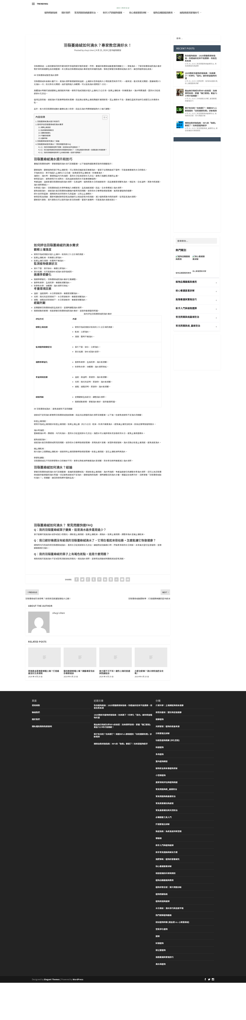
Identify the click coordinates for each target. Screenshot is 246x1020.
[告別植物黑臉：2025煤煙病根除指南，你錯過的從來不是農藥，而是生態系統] (180, 57)
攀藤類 (159, 838)
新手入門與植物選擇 (112, 12)
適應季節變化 (46, 133)
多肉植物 (160, 754)
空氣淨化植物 (162, 929)
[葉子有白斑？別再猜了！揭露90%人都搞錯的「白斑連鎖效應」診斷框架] (180, 109)
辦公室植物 (161, 950)
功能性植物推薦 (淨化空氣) (168, 740)
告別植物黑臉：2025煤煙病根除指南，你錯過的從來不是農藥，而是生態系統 (201, 58)
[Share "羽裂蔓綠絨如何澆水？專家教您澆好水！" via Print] (128, 579)
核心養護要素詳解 (137, 12)
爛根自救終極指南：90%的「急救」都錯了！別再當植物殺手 (201, 124)
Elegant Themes (52, 979)
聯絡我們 (36, 712)
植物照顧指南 (50, 12)
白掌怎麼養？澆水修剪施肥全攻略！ (149, 672)
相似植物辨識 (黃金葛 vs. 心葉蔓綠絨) (172, 922)
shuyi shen (89, 50)
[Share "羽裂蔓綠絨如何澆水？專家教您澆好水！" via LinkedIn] (105, 579)
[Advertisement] (98, 222)
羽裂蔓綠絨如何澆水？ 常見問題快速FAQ (54, 144)
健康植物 (160, 719)
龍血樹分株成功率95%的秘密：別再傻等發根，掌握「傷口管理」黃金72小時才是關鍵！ (201, 93)
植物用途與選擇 (163, 901)
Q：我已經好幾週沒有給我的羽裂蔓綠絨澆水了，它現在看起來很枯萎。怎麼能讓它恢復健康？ (74, 150)
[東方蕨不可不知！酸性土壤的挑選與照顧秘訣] (115, 657)
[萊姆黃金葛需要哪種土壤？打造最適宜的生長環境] (44, 657)
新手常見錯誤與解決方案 (167, 852)
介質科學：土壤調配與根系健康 (170, 705)
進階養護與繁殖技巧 (189, 12)
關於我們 (66, 12)
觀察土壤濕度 (46, 127)
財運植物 (160, 943)
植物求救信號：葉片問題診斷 (201, 114)
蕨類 (158, 936)
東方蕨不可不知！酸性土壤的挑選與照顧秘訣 (114, 672)
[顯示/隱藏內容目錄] (103, 117)
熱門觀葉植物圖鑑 (164, 915)
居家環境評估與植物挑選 (167, 782)
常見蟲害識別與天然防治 (167, 810)
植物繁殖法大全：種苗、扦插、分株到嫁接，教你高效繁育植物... (78, 3)
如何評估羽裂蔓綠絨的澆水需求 (50, 124)
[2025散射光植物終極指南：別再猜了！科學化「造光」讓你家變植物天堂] (180, 74)
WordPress (78, 979)
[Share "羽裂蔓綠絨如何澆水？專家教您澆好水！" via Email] (122, 579)
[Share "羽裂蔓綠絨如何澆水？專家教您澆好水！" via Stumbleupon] (116, 579)
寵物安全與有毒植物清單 (167, 768)
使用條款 (36, 705)
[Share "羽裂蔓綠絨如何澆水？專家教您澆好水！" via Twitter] (82, 579)
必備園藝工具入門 (164, 817)
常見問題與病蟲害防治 (85, 12)
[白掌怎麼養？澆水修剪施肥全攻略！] (151, 657)
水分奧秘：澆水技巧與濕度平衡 (170, 908)
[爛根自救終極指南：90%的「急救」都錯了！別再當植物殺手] (180, 124)
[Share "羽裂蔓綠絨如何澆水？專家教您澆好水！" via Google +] (88, 579)
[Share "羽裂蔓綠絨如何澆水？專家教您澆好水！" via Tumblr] (94, 579)
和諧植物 (160, 747)
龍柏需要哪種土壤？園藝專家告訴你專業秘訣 (79, 672)
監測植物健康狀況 (47, 130)
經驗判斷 (44, 138)
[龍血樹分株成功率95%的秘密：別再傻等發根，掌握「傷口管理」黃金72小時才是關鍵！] (180, 92)
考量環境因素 (46, 135)
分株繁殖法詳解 (203, 98)
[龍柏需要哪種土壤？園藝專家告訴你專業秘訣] (80, 657)
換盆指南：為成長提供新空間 (169, 831)
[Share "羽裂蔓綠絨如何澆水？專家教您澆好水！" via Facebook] (76, 579)
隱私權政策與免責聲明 (42, 726)
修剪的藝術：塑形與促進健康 (169, 712)
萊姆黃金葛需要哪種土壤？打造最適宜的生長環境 (43, 672)
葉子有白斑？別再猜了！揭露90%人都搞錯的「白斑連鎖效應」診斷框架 (201, 109)
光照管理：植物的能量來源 (207, 81)
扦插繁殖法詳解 (163, 824)
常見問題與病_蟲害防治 (206, 128)
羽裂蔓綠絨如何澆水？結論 (48, 141)
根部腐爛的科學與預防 (166, 873)
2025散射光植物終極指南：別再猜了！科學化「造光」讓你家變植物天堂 (201, 76)
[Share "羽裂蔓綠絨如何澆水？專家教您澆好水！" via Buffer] (111, 579)
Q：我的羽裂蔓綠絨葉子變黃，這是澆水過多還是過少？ (60, 147)
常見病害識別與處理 (165, 803)
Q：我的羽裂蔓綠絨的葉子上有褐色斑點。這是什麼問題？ (61, 152)
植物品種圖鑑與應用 (163, 12)
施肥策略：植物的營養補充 (168, 859)
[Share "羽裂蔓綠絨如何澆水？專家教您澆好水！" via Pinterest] (99, 579)
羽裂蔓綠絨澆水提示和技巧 (48, 121)
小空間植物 (161, 775)
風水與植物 (161, 964)
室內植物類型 (115, 50)
